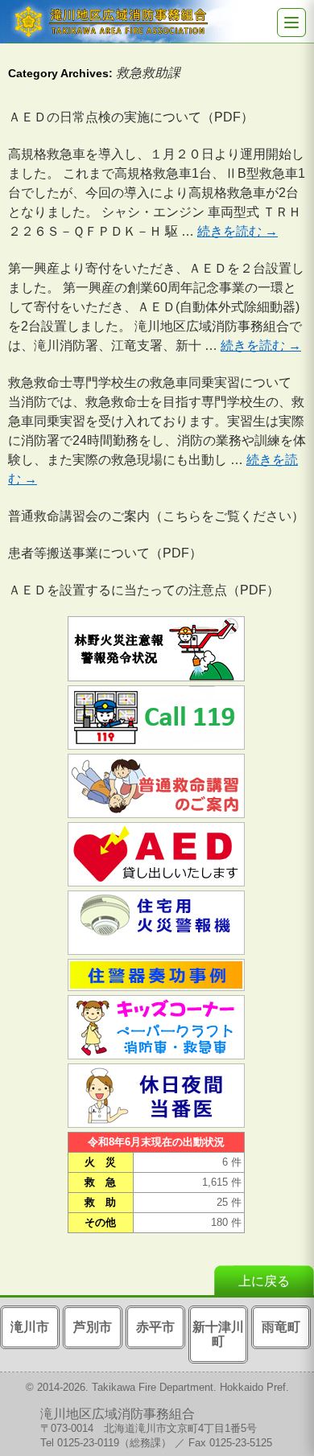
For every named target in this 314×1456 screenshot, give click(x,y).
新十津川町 (218, 1334)
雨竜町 (281, 1327)
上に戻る (264, 1281)
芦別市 (92, 1327)
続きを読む (237, 231)
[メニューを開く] (291, 22)
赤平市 (155, 1327)
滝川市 (29, 1327)
